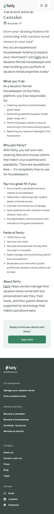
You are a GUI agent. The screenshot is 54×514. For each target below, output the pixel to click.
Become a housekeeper (16, 419)
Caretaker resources (15, 425)
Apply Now (27, 339)
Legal (6, 475)
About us (8, 452)
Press (7, 464)
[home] (9, 5)
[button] (44, 5)
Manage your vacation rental (19, 390)
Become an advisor (14, 431)
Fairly (38, 57)
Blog (6, 469)
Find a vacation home (15, 396)
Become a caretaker (14, 413)
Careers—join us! (13, 458)
